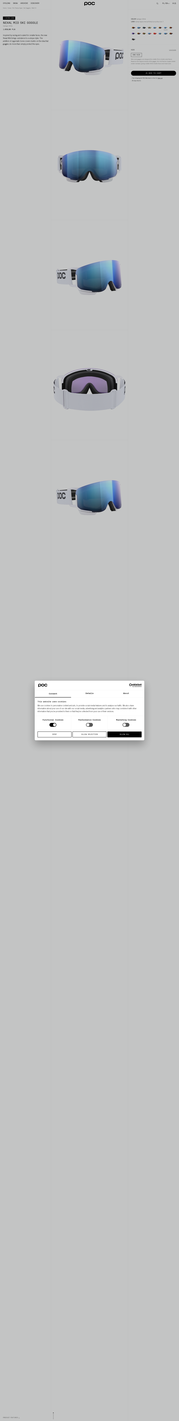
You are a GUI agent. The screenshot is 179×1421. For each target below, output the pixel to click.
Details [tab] (89, 693)
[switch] (89, 725)
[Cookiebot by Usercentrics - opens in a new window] (131, 685)
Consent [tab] (53, 694)
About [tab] (126, 693)
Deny (54, 734)
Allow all (124, 734)
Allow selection (89, 734)
